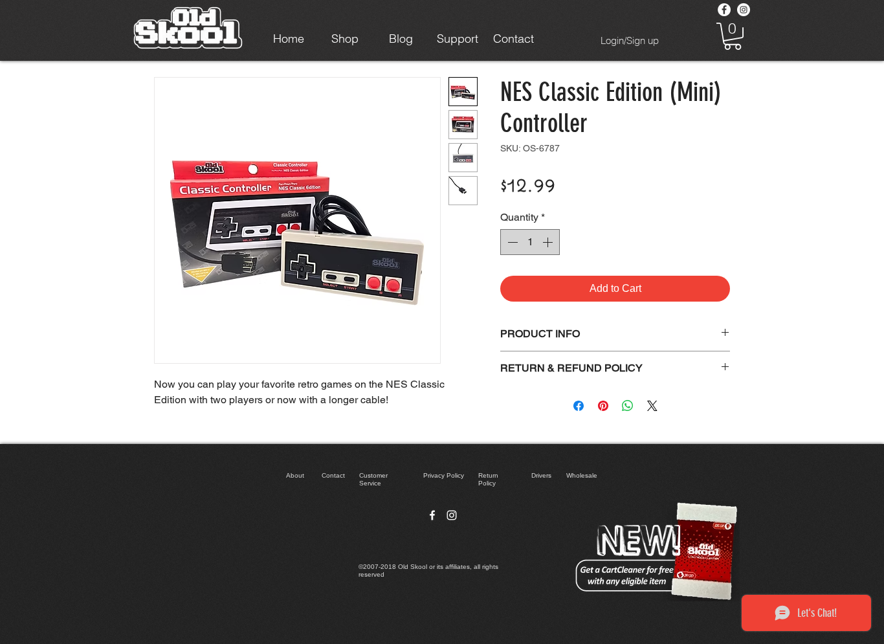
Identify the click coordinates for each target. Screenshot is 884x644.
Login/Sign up (630, 40)
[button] (732, 36)
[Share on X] (652, 406)
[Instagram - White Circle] (743, 9)
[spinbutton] (530, 242)
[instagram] (451, 515)
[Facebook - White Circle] (724, 9)
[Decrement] (511, 242)
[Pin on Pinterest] (603, 406)
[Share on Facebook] (578, 406)
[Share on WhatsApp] (627, 406)
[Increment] (549, 242)
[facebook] (432, 515)
